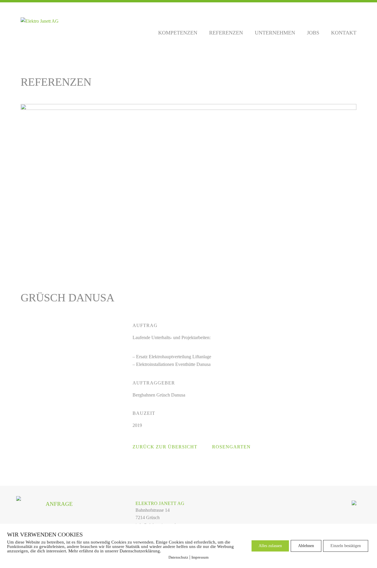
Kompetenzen (177, 33)
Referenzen (226, 33)
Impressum (200, 557)
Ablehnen (306, 546)
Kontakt (343, 33)
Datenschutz (178, 557)
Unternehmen (275, 33)
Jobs (313, 33)
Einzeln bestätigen (345, 546)
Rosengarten (231, 446)
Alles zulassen (270, 546)
